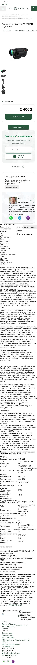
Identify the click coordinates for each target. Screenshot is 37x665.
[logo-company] (19, 9)
